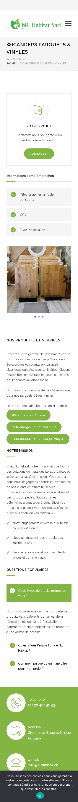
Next (65, 283)
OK (40, 795)
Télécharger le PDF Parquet (34, 427)
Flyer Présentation (32, 230)
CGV (23, 214)
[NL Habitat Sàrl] (35, 23)
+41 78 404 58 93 (41, 705)
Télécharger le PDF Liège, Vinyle (38, 439)
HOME (11, 63)
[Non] (72, 786)
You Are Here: (16, 59)
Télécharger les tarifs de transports (37, 197)
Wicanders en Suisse (28, 415)
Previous (14, 283)
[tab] (39, 593)
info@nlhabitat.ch (43, 765)
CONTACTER (39, 153)
